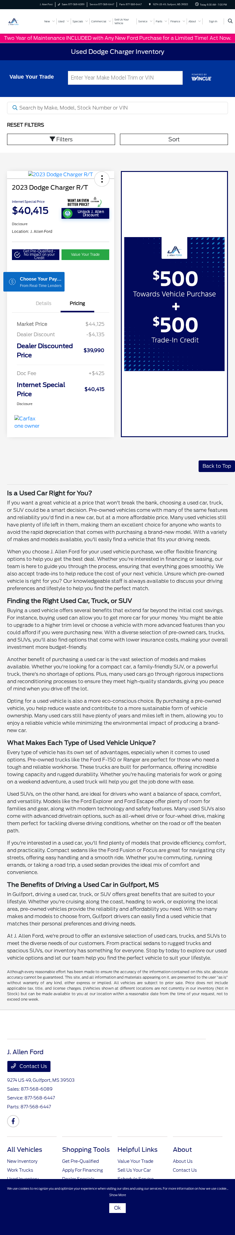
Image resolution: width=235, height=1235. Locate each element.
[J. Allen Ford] (23, 21)
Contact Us (32, 1066)
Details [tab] (43, 303)
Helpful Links (138, 1149)
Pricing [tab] (77, 303)
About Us (182, 1161)
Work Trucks (20, 1170)
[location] (150, 4)
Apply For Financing (82, 1170)
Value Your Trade (85, 254)
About (182, 1149)
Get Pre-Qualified (80, 1161)
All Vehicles (24, 1149)
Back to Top (217, 466)
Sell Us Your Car (134, 1170)
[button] (102, 179)
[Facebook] (13, 1121)
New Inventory (22, 1161)
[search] (230, 21)
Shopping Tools (86, 1149)
